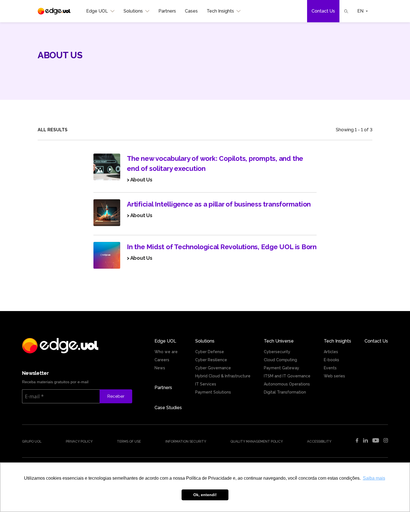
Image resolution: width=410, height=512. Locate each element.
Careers (162, 360)
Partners (167, 11)
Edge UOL (97, 11)
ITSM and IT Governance (287, 376)
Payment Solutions (213, 392)
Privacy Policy (79, 441)
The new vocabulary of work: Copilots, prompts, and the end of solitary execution (215, 163)
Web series (334, 376)
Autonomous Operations (287, 384)
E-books (331, 360)
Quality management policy (256, 441)
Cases (191, 11)
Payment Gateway (281, 368)
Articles (331, 352)
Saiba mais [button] (374, 478)
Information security (185, 441)
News (160, 368)
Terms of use (129, 441)
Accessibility (319, 441)
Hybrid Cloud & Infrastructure (222, 376)
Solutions (133, 11)
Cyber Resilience (211, 360)
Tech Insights (220, 11)
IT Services (205, 384)
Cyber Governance (213, 368)
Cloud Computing (280, 360)
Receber (115, 396)
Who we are (166, 352)
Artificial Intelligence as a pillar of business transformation (219, 204)
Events (330, 368)
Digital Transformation (285, 392)
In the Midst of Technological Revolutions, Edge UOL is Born (222, 247)
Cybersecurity (277, 352)
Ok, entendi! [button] (205, 494)
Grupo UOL (32, 441)
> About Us (139, 180)
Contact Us (323, 11)
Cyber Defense (209, 352)
